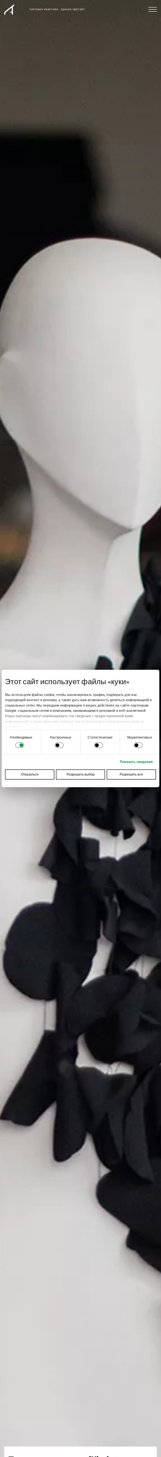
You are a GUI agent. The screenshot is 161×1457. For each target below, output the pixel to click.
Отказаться (29, 774)
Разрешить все (131, 774)
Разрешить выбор (81, 774)
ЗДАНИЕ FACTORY (73, 9)
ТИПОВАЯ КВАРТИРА (43, 9)
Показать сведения (136, 761)
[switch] (59, 746)
